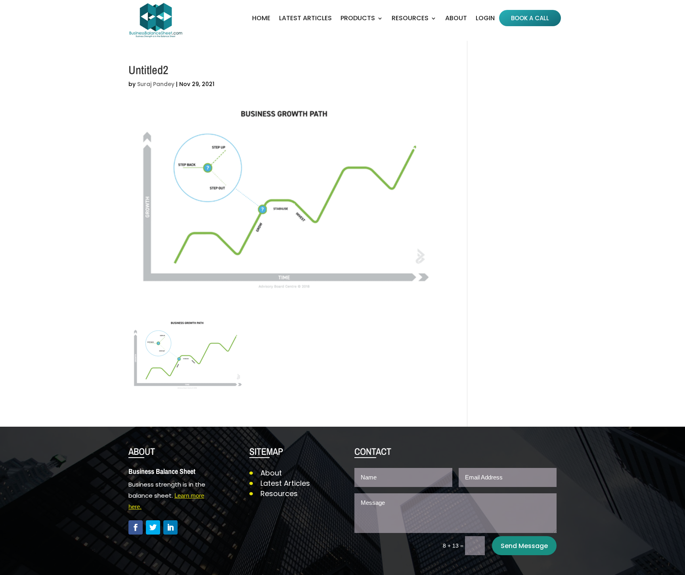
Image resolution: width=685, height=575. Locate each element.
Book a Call (530, 18)
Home (261, 19)
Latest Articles (305, 19)
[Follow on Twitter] (153, 527)
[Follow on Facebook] (135, 527)
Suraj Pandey (155, 84)
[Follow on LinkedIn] (170, 527)
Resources (279, 493)
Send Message (524, 545)
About (456, 19)
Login (485, 19)
